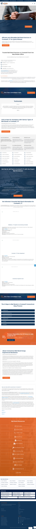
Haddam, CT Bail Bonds (30, 482)
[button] (32, 3)
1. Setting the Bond (5, 310)
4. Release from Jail (5, 318)
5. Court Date (4, 321)
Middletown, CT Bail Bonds (22, 484)
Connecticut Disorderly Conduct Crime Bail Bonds (25, 497)
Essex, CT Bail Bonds (21, 482)
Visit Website (6, 255)
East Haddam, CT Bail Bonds (4, 482)
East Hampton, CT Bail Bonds (13, 482)
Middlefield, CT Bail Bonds (13, 484)
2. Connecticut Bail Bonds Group (7, 313)
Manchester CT (4, 412)
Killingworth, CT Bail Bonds (4, 484)
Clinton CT (3, 410)
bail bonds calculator (11, 190)
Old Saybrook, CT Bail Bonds (30, 484)
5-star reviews (11, 80)
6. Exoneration (4, 324)
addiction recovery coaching (19, 190)
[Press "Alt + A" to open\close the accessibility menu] (35, 265)
